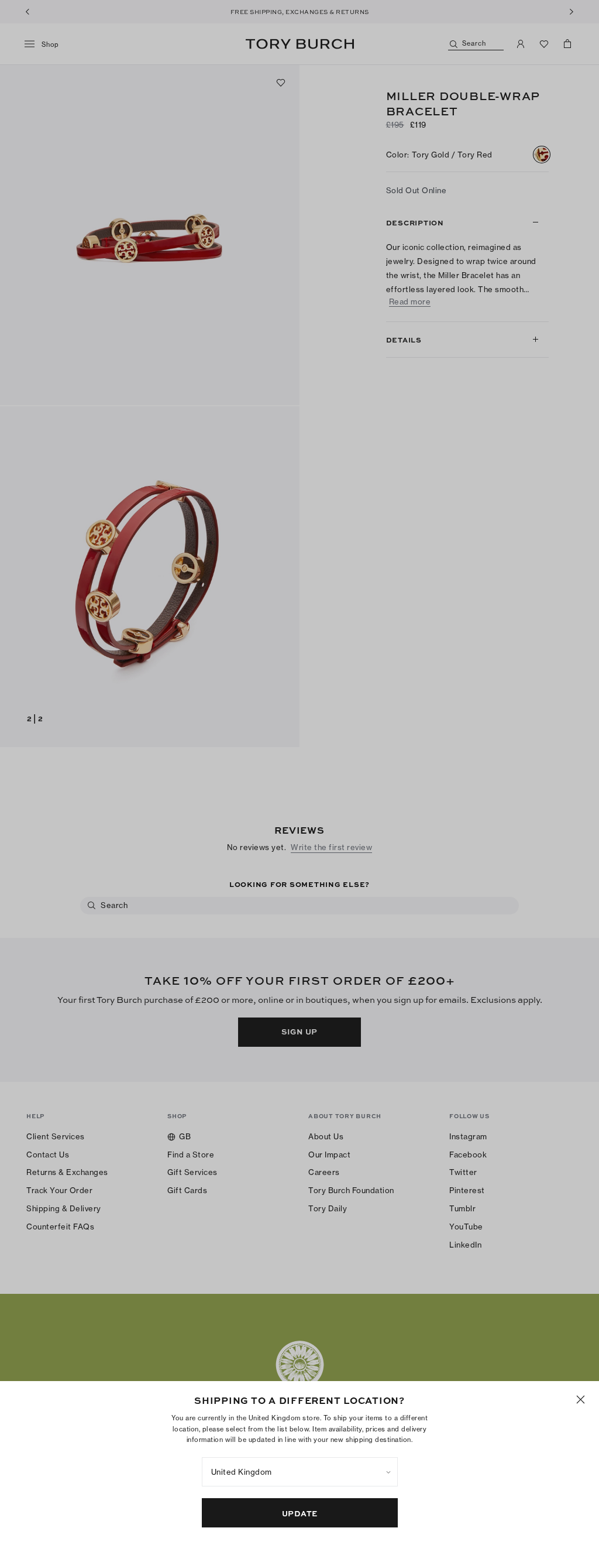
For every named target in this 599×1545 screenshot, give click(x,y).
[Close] (580, 1399)
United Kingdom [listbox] (241, 1472)
